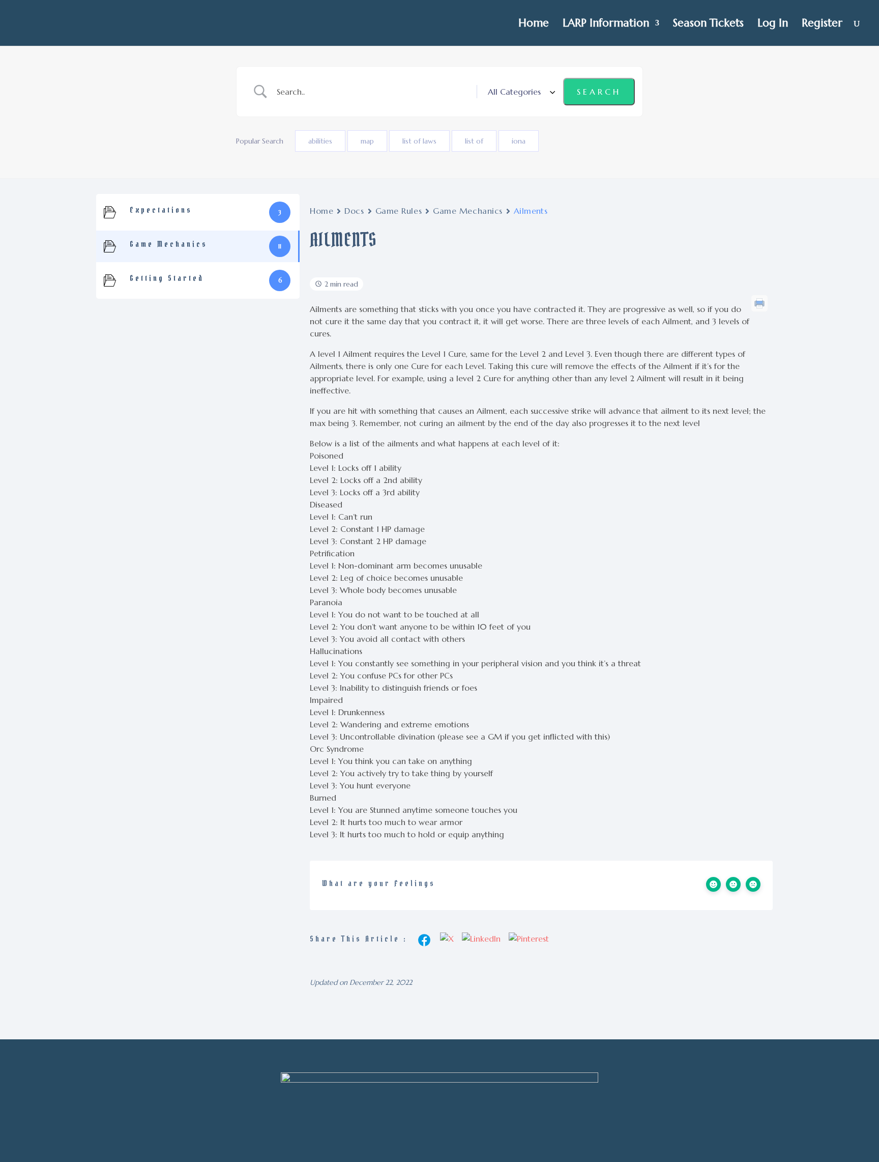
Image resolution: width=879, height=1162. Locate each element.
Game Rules (398, 211)
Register (822, 24)
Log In (772, 24)
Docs (354, 211)
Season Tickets (708, 24)
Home (533, 24)
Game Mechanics (468, 211)
